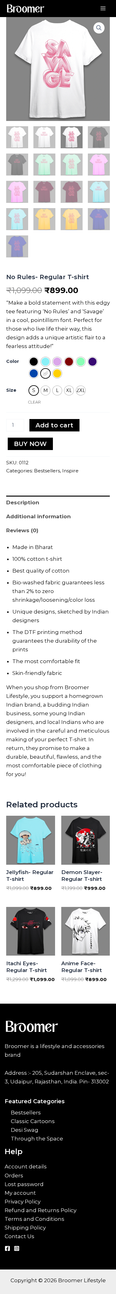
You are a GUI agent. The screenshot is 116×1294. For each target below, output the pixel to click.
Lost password (24, 1184)
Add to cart (54, 425)
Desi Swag (24, 1130)
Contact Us (19, 1236)
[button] (99, 27)
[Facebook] (7, 1248)
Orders (14, 1175)
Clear (34, 402)
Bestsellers (47, 471)
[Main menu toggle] (103, 9)
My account (20, 1193)
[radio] (33, 361)
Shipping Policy (25, 1228)
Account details (26, 1166)
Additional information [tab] (38, 516)
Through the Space (37, 1139)
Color (12, 361)
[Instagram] (16, 1248)
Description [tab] (22, 502)
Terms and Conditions (34, 1219)
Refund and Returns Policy (40, 1210)
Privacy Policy (23, 1201)
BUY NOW (30, 444)
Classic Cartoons (33, 1121)
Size (11, 390)
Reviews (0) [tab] (22, 530)
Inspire (70, 471)
